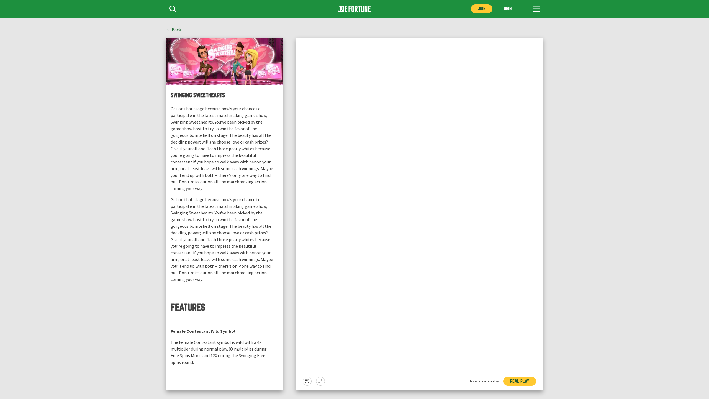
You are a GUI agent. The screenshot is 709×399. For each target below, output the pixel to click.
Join (481, 8)
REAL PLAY (519, 381)
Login (507, 8)
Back (176, 30)
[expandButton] (320, 381)
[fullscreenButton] (307, 381)
